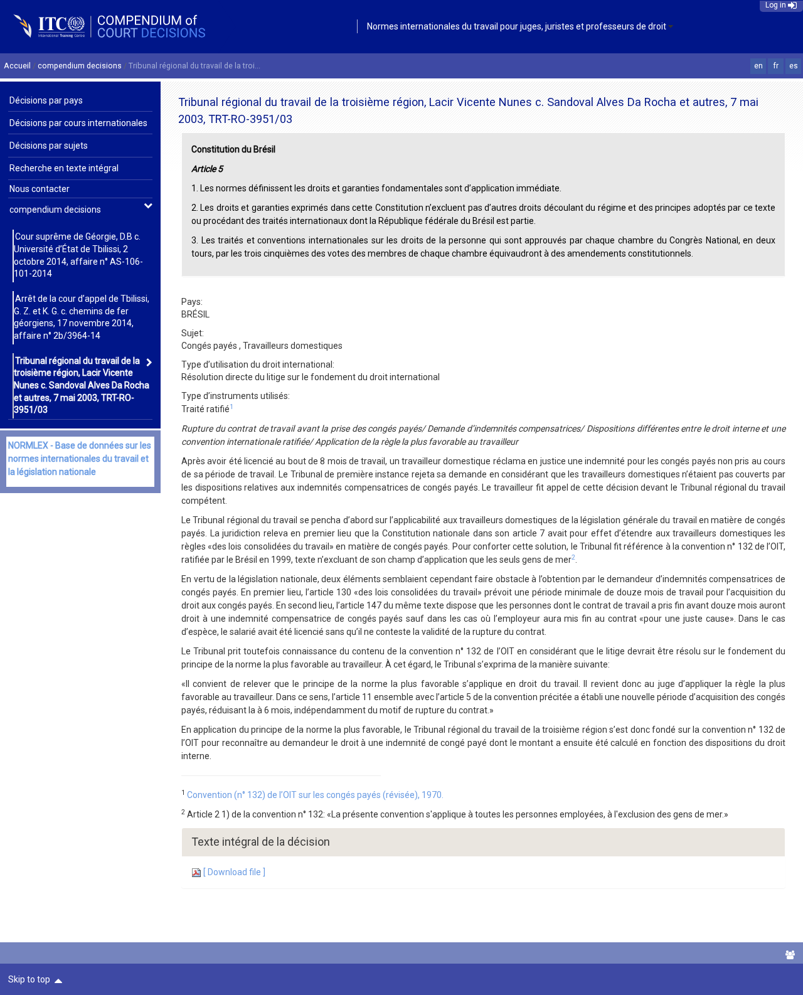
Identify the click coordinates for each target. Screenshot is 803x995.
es (793, 65)
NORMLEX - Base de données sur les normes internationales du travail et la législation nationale (79, 458)
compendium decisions (80, 65)
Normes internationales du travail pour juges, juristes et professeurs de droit (516, 26)
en (758, 65)
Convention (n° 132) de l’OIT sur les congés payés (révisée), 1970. (315, 795)
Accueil (17, 65)
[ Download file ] (233, 872)
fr (776, 65)
